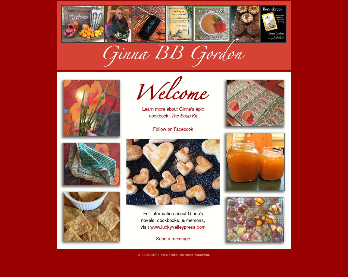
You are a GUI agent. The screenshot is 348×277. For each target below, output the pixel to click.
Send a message (173, 238)
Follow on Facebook (173, 128)
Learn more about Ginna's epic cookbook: (173, 112)
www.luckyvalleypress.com (178, 226)
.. (174, 270)
